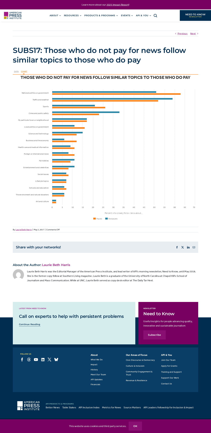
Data (16, 71)
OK (135, 426)
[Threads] (29, 359)
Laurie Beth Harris (24, 229)
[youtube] (36, 359)
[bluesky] (56, 359)
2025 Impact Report (118, 4)
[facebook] (22, 359)
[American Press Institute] (13, 10)
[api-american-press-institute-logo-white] (28, 402)
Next (193, 33)
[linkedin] (42, 359)
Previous (183, 33)
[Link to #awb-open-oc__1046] (155, 15)
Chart (24, 71)
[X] (49, 359)
